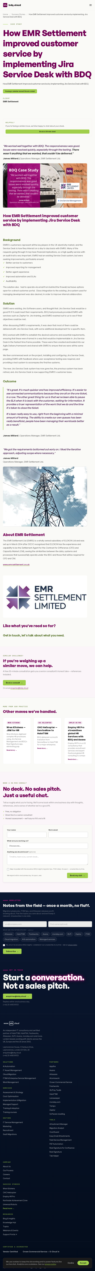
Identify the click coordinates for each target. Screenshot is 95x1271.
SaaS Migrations (10, 1134)
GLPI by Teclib (55, 1090)
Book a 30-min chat (47, 131)
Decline (71, 1263)
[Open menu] (90, 5)
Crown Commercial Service (60, 1082)
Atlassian (53, 1074)
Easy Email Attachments (59, 1136)
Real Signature (55, 1152)
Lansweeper (54, 1098)
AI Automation (9, 1066)
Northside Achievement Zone (15, 1200)
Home (5, 14)
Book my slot (77, 875)
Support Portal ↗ (10, 1234)
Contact (6, 1178)
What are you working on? (17, 841)
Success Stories (18, 14)
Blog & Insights (9, 1218)
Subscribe (12, 951)
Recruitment (8, 1130)
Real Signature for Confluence (61, 1148)
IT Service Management (13, 1122)
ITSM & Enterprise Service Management (19, 1078)
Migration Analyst (56, 1128)
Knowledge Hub (9, 1222)
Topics (6, 1226)
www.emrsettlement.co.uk (16, 564)
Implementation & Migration (14, 1100)
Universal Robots (10, 1204)
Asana (52, 1070)
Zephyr (52, 1110)
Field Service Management (60, 1140)
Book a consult (14, 683)
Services (7, 1088)
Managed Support (10, 1104)
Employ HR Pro (9, 1196)
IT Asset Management (12, 1070)
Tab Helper (54, 1156)
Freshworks (54, 1086)
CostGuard (54, 1132)
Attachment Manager (58, 1124)
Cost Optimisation (11, 1096)
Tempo (52, 1106)
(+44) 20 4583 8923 (11, 1005)
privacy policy (72, 945)
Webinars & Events (10, 1230)
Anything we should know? (21, 852)
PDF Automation (56, 1144)
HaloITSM (53, 1094)
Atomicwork (54, 1078)
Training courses (10, 1112)
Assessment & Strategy (13, 1092)
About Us (7, 1166)
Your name (11, 830)
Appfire (52, 1066)
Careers (6, 1174)
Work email (53, 830)
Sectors (7, 1118)
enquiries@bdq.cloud (19, 688)
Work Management (11, 1082)
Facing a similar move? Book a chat (20, 91)
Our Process (8, 1170)
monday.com (54, 1102)
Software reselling (57, 1114)
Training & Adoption (11, 1108)
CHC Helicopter (9, 1192)
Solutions (8, 1062)
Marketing (7, 1126)
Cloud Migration (9, 1074)
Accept (83, 1263)
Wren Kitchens (9, 1188)
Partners (54, 1062)
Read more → (8, 1208)
